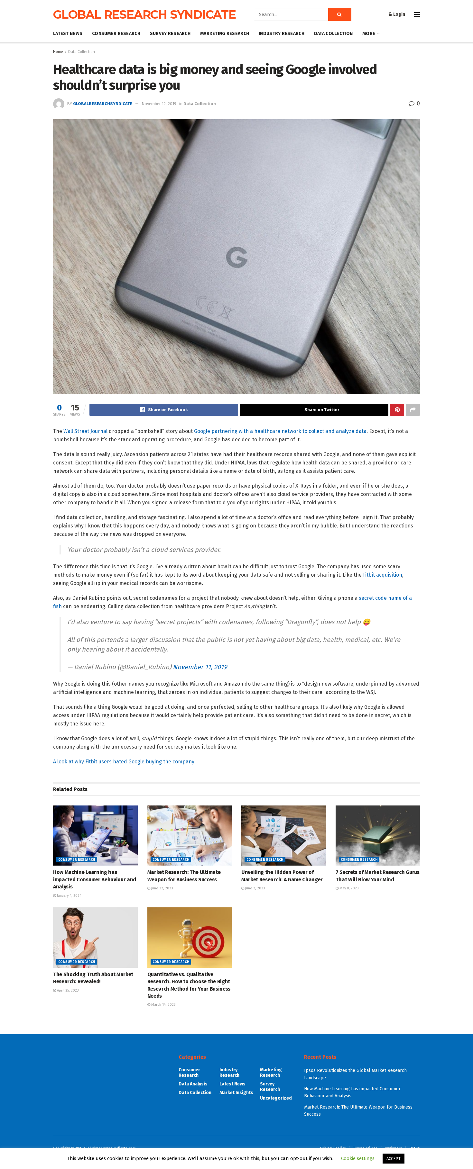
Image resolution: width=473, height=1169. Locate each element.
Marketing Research (224, 33)
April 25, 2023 (67, 990)
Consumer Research (116, 33)
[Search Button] (339, 14)
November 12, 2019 (159, 103)
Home (58, 51)
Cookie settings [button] (358, 1158)
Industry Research (281, 33)
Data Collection (333, 33)
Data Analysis (193, 1084)
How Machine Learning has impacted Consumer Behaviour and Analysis (94, 879)
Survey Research (170, 33)
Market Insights (236, 1092)
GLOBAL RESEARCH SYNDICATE (144, 14)
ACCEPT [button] (393, 1158)
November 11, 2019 (200, 667)
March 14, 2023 (163, 1005)
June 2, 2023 (254, 888)
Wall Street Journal (85, 431)
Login (398, 14)
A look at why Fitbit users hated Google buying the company (123, 762)
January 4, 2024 (68, 896)
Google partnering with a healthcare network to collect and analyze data (280, 431)
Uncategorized (276, 1098)
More (368, 33)
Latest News (67, 33)
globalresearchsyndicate (102, 103)
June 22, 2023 (161, 888)
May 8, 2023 (349, 888)
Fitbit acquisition (382, 575)
